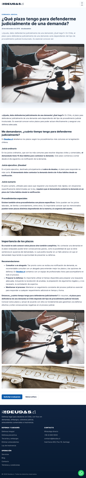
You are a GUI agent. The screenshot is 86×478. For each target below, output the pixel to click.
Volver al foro (30, 397)
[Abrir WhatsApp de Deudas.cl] (81, 473)
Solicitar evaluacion (12, 397)
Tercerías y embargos (10, 439)
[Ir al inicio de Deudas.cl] (19, 412)
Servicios (5, 454)
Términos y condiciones (11, 465)
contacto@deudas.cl (52, 439)
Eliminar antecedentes (10, 442)
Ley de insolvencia (9, 446)
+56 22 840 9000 (51, 435)
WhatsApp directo (51, 431)
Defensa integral (8, 431)
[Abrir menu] (82, 4)
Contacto (5, 461)
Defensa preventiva (9, 435)
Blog (3, 458)
